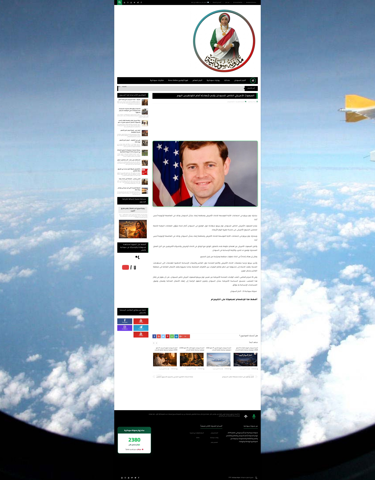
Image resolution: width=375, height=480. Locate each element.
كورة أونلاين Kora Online (178, 81)
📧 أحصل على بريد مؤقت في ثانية (200, 2)
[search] (119, 2)
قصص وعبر (214, 442)
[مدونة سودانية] (224, 74)
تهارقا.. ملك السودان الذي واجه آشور (129, 99)
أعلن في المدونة (217, 2)
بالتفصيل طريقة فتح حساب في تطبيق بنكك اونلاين (129, 170)
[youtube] (128, 477)
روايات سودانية (213, 81)
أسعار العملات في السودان (197, 433)
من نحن (227, 2)
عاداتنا (227, 81)
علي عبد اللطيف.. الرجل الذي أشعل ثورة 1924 (129, 141)
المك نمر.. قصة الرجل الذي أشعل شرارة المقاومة (130, 131)
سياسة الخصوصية (251, 2)
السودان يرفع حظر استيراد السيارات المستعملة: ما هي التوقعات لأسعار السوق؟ (129, 110)
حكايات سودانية (157, 81)
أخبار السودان (240, 81)
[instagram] (125, 477)
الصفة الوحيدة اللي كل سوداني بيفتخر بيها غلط (129, 189)
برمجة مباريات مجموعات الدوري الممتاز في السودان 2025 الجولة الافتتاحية (128, 151)
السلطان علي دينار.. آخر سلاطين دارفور (128, 160)
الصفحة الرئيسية (240, 101)
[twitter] (131, 477)
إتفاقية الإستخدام (237, 2)
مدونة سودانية (236, 477)
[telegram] (135, 477)
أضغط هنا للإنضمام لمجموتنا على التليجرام (234, 300)
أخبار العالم (197, 81)
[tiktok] (118, 477)
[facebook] (138, 477)
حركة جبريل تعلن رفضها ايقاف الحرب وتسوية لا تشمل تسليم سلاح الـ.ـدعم (129, 121)
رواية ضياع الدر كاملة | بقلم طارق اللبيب (133, 210)
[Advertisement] (152, 41)
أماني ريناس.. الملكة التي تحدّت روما (129, 179)
